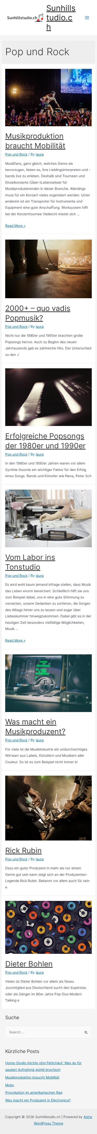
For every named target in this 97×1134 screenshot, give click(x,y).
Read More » (15, 226)
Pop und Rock (16, 154)
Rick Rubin (23, 850)
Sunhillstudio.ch (61, 17)
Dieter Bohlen (29, 963)
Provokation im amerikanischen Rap (33, 1092)
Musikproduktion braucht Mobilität (32, 1077)
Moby (9, 1085)
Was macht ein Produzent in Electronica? (38, 1100)
